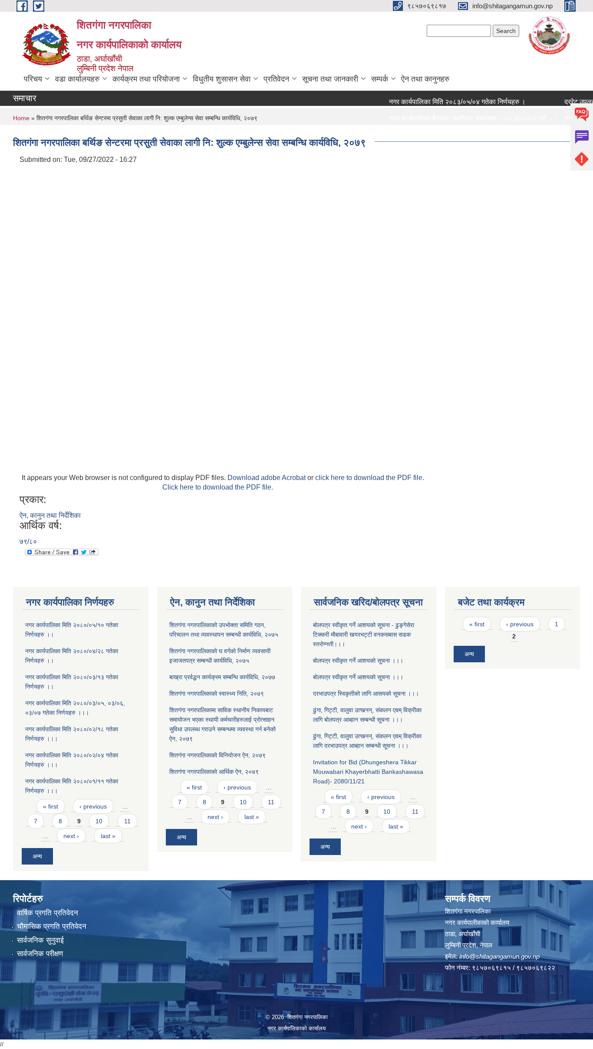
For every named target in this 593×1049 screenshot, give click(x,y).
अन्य (37, 856)
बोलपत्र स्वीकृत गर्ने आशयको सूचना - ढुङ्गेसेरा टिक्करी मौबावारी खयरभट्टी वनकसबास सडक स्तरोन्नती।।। (363, 635)
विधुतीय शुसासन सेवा (221, 79)
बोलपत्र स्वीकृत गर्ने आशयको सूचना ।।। (358, 660)
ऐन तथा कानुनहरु (425, 79)
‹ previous (93, 806)
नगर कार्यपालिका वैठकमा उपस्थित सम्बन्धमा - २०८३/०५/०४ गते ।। (460, 118)
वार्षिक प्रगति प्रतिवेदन (47, 913)
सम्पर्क (379, 79)
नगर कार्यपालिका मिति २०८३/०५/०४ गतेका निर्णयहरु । (444, 101)
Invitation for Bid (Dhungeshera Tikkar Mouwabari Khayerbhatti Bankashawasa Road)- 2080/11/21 (368, 772)
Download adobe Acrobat (267, 477)
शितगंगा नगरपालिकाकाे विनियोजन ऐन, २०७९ (217, 755)
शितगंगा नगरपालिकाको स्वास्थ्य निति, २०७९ (216, 693)
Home (21, 118)
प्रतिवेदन (276, 79)
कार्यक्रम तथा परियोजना (146, 79)
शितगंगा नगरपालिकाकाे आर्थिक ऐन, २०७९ (214, 771)
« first (50, 806)
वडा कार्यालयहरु (77, 79)
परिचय (33, 79)
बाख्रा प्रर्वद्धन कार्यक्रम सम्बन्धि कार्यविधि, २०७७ (222, 677)
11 (127, 821)
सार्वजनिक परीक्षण (40, 954)
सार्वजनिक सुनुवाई (40, 940)
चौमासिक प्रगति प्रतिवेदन (51, 926)
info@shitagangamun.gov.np (499, 956)
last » (108, 835)
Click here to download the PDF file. (217, 487)
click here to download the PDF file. (369, 477)
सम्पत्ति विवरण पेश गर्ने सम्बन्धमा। (416, 134)
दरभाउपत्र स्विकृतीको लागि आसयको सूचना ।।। (366, 693)
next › (71, 835)
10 (99, 821)
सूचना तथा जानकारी (330, 79)
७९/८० (28, 541)
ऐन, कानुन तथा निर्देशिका (50, 515)
